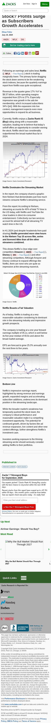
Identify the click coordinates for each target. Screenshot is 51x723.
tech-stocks (22, 467)
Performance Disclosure (15, 699)
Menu (45, 4)
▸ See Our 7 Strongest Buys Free (19, 507)
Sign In (34, 4)
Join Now (26, 4)
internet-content (9, 467)
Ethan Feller (7, 32)
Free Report (18, 74)
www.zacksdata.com (13, 704)
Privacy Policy (7, 511)
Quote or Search (10, 11)
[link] (9, 4)
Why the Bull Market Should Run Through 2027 (23, 562)
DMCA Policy (12, 721)
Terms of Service (29, 721)
